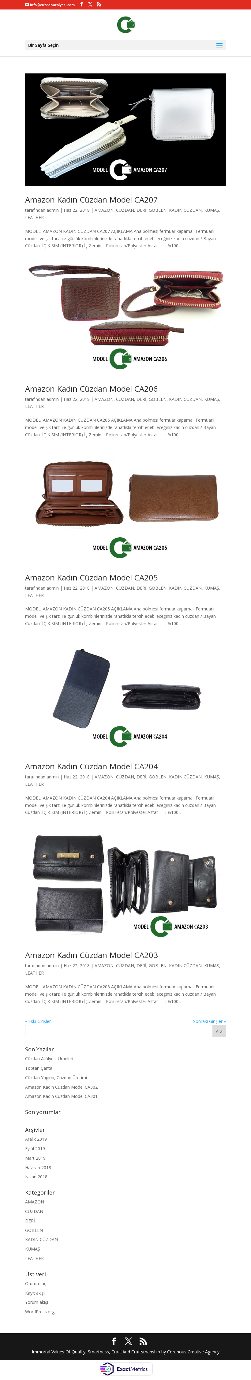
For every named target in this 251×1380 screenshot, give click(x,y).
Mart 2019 (35, 1158)
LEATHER (34, 217)
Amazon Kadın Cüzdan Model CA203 (91, 954)
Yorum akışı (36, 1302)
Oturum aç (35, 1283)
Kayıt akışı (35, 1293)
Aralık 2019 (36, 1139)
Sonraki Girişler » (209, 1021)
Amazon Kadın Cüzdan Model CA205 (91, 577)
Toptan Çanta (38, 1068)
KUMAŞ (211, 210)
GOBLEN (158, 210)
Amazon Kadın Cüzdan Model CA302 (61, 1087)
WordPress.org (39, 1312)
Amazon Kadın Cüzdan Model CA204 (91, 766)
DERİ (141, 210)
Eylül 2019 (35, 1148)
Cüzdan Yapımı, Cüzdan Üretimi (56, 1077)
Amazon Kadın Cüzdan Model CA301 (61, 1096)
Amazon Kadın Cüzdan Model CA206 (91, 388)
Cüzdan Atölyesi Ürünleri (49, 1058)
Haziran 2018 (38, 1167)
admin (53, 210)
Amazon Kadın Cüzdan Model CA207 (91, 199)
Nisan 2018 (36, 1177)
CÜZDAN (125, 210)
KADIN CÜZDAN (185, 210)
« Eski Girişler (38, 1021)
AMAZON (104, 210)
